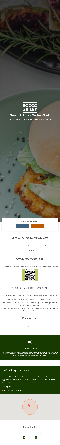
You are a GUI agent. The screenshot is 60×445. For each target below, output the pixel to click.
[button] (58, 1)
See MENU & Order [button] (37, 226)
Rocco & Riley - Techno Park (8, 2)
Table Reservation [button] (23, 226)
